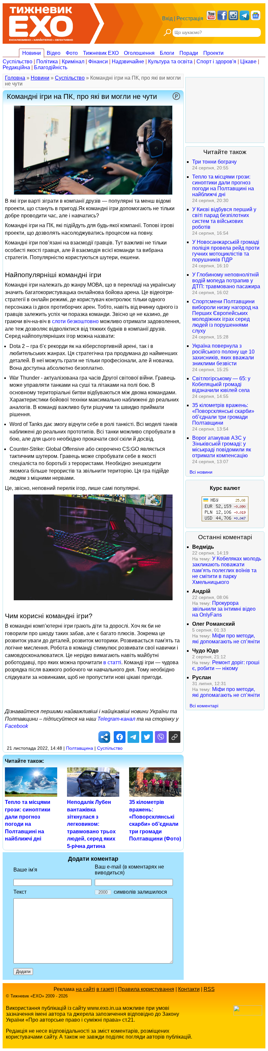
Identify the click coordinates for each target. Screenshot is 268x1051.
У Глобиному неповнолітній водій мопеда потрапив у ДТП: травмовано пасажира (226, 280)
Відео (53, 53)
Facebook (16, 726)
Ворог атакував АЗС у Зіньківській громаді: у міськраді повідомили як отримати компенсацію (221, 446)
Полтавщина (79, 748)
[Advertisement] (225, 110)
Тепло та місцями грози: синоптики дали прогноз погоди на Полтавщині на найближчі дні (223, 185)
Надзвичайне (128, 61)
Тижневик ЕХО (101, 53)
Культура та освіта (170, 61)
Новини (31, 53)
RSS (209, 989)
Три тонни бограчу (214, 162)
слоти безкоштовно (75, 321)
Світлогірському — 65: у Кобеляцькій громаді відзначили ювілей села (221, 384)
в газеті (105, 989)
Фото (72, 53)
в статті (112, 662)
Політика (47, 61)
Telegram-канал (116, 719)
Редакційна (16, 67)
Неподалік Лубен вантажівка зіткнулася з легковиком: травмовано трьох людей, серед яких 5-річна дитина (91, 824)
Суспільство (17, 61)
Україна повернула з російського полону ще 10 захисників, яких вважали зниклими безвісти (223, 354)
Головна (15, 78)
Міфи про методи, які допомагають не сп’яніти (226, 638)
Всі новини (201, 472)
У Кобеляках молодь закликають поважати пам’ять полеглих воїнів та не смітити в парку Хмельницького (226, 570)
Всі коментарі (204, 705)
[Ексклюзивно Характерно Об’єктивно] (41, 22)
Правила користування (146, 989)
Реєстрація (189, 18)
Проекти (213, 53)
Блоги (167, 53)
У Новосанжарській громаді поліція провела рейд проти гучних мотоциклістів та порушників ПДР (226, 250)
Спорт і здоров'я (216, 61)
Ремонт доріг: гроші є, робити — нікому (226, 665)
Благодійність (50, 67)
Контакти (189, 989)
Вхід (167, 18)
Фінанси (98, 61)
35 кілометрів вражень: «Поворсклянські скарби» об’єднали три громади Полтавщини (223, 414)
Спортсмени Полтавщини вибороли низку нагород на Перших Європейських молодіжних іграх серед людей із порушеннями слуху (225, 316)
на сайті (85, 989)
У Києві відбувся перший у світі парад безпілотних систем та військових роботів (224, 218)
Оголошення (139, 53)
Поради (188, 53)
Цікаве (248, 61)
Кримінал (73, 61)
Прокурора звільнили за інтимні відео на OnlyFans (224, 609)
